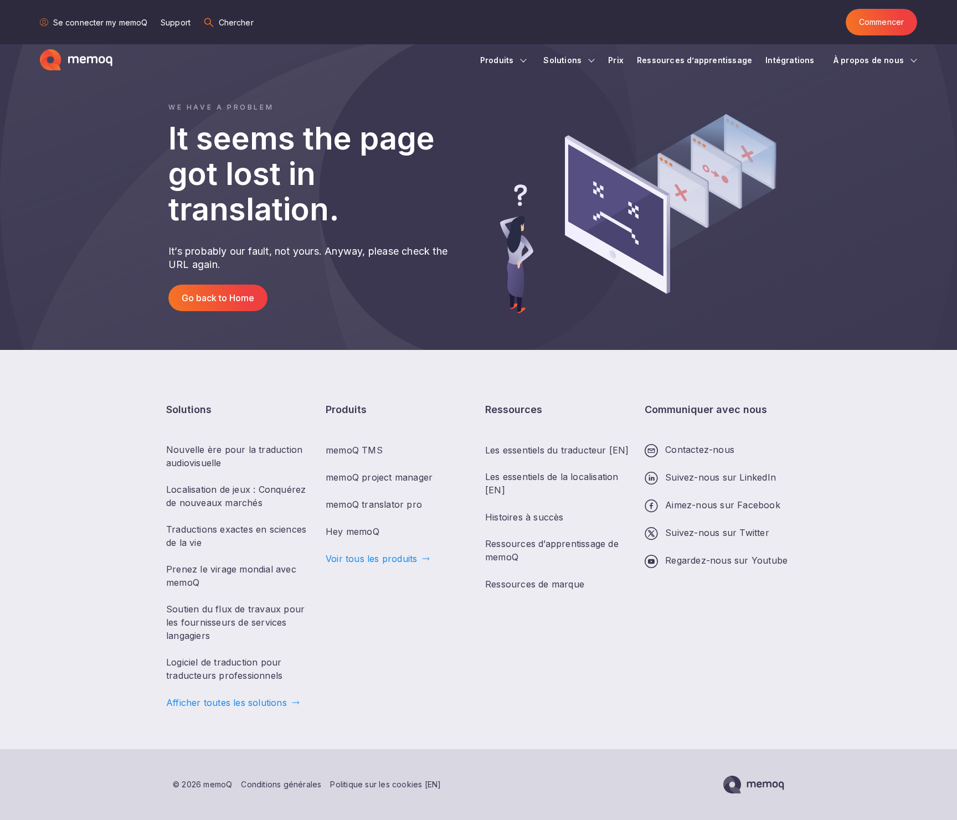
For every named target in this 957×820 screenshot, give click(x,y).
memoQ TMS (354, 450)
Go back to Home (218, 297)
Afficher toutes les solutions (226, 702)
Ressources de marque (534, 584)
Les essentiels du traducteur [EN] (557, 450)
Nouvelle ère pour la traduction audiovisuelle (234, 456)
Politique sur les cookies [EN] (385, 784)
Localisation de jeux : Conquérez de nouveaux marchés (236, 496)
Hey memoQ (352, 531)
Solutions (562, 60)
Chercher (236, 22)
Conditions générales (281, 784)
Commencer (881, 22)
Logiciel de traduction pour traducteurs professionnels (224, 669)
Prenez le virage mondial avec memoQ (231, 576)
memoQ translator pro (374, 504)
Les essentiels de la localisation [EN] (552, 483)
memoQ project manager (379, 477)
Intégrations (791, 60)
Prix (616, 60)
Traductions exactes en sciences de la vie (236, 536)
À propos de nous (868, 60)
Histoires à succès (524, 517)
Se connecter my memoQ (100, 22)
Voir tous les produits (371, 558)
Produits (497, 60)
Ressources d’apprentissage (694, 60)
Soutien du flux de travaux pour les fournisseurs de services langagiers (235, 622)
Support (176, 22)
